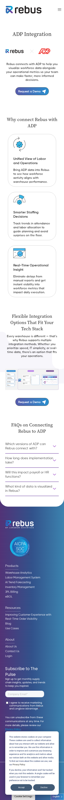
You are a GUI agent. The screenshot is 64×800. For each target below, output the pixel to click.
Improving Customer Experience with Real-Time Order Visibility (28, 616)
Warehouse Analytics (18, 572)
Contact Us (12, 651)
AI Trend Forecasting (18, 582)
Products (11, 566)
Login (8, 656)
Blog (8, 623)
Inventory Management (20, 587)
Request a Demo (29, 91)
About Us (11, 646)
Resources (13, 608)
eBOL (8, 596)
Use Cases (12, 628)
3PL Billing (11, 592)
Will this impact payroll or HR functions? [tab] (27, 474)
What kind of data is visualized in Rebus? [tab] (28, 489)
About (10, 639)
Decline (44, 787)
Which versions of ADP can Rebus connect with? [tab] (25, 446)
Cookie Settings (23, 796)
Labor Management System (22, 577)
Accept (21, 787)
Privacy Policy (19, 764)
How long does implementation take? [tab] (29, 460)
